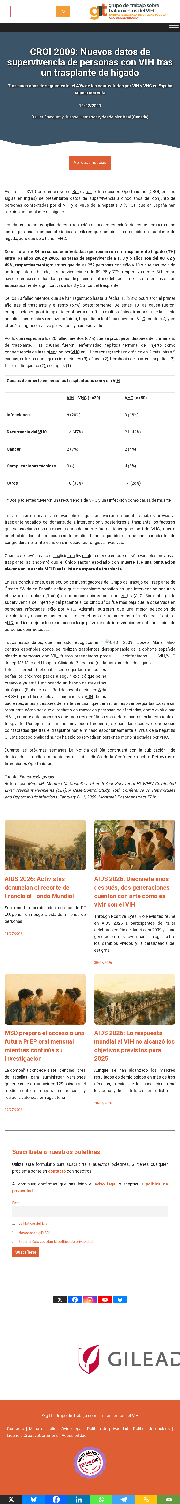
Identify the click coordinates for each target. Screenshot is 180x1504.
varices (66, 325)
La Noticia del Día (32, 1223)
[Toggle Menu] (174, 27)
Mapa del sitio (42, 1428)
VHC (129, 205)
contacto (57, 1171)
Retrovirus (82, 191)
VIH (66, 205)
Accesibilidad (74, 1435)
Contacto (15, 1428)
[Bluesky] (120, 1299)
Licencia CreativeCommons (33, 1435)
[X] (60, 1299)
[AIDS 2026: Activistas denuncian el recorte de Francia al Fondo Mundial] (45, 866)
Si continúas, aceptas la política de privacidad (55, 1241)
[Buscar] (63, 11)
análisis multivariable (56, 515)
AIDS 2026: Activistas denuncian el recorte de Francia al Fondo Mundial (39, 887)
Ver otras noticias (90, 162)
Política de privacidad (107, 1428)
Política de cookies (151, 1428)
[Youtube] (105, 1299)
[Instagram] (90, 1299)
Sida (102, 689)
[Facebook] (75, 1299)
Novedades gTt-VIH (34, 1233)
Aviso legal (71, 1428)
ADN (89, 696)
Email (16, 1203)
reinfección (52, 351)
